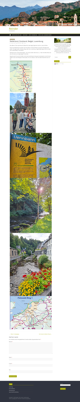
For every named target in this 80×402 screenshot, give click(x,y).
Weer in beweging (14, 334)
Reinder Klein (19, 43)
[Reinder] (10, 35)
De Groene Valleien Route (45, 334)
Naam (10, 357)
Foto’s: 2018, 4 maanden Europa (44, 34)
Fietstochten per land (16, 34)
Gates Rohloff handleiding (13, 392)
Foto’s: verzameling (33, 34)
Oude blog (11, 386)
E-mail (10, 363)
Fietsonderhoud (12, 390)
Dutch (57, 63)
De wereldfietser (12, 388)
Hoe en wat (25, 34)
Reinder (13, 28)
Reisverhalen (12, 39)
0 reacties (24, 43)
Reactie (11, 341)
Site (10, 369)
